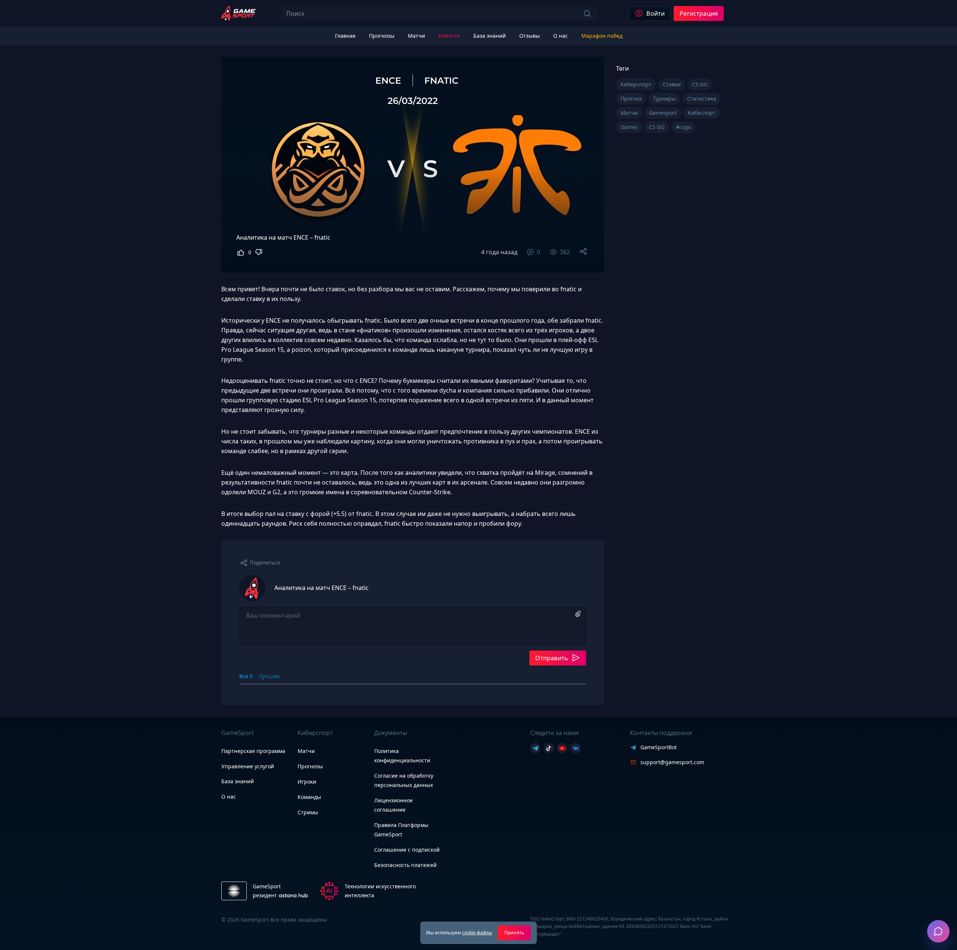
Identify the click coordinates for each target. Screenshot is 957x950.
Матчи (306, 750)
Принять (514, 932)
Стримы (308, 812)
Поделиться (265, 562)
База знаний (237, 781)
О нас (228, 796)
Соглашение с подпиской (407, 849)
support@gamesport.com (672, 762)
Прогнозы (310, 766)
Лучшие (269, 676)
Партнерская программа (253, 750)
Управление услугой (247, 766)
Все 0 (246, 676)
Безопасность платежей (405, 864)
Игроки (307, 781)
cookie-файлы (477, 932)
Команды (309, 796)
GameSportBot (658, 747)
